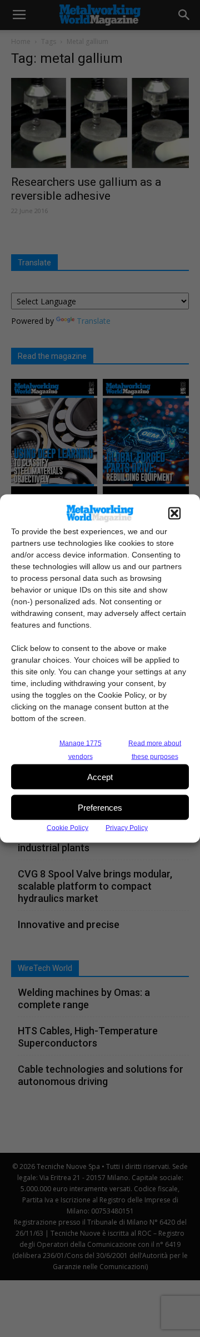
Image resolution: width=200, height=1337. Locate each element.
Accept (100, 776)
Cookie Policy (67, 828)
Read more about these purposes (154, 750)
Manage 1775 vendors (80, 750)
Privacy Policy (127, 828)
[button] (174, 513)
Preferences (100, 807)
